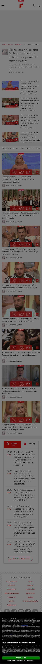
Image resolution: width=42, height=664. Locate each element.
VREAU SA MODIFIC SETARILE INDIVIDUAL (20, 661)
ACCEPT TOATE (21, 658)
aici (11, 634)
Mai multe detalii (24, 625)
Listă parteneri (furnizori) (7, 653)
